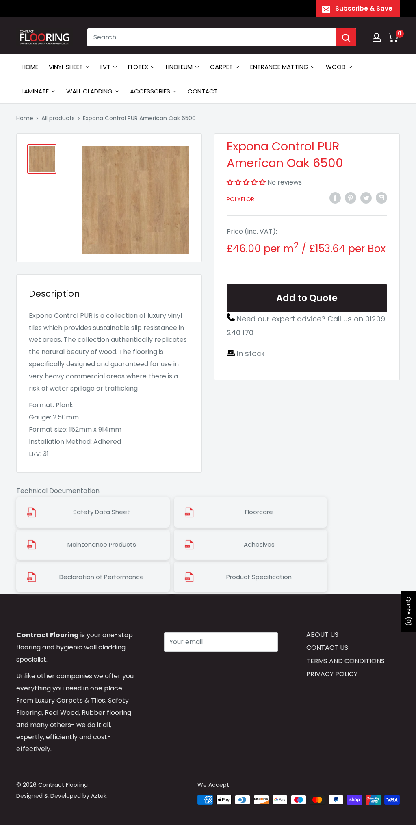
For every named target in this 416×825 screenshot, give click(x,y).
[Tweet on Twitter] (366, 197)
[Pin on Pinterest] (350, 197)
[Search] (346, 37)
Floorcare (259, 512)
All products (58, 118)
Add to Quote (307, 298)
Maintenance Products (101, 545)
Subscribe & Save (363, 8)
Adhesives (259, 545)
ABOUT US (322, 634)
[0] (393, 37)
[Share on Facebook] (335, 197)
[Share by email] (381, 197)
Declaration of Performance (101, 577)
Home (24, 118)
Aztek (98, 796)
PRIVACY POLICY (332, 674)
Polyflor (240, 199)
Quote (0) (409, 611)
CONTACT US (327, 647)
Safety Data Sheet (101, 512)
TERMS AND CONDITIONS (345, 661)
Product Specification (259, 577)
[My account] (377, 37)
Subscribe (193, 666)
